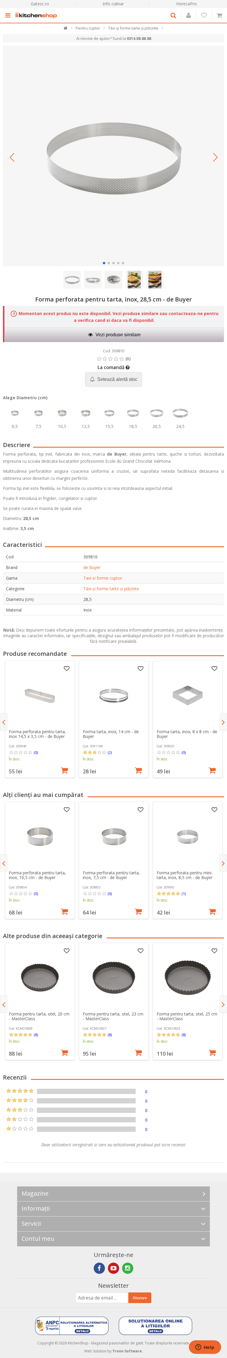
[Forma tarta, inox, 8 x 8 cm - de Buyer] (188, 695)
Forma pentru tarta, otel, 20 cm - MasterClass (39, 1016)
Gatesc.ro (40, 3)
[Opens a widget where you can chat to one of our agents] (205, 1347)
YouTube (113, 1268)
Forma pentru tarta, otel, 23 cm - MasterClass (113, 1016)
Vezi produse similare (117, 334)
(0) (36, 752)
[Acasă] (66, 29)
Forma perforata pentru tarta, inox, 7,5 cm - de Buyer (111, 875)
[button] (12, 157)
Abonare (140, 1298)
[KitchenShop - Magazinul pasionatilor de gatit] (37, 15)
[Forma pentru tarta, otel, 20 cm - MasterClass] (40, 978)
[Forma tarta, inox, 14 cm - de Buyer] (114, 695)
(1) (183, 893)
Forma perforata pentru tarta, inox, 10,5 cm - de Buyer (37, 875)
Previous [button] (3, 722)
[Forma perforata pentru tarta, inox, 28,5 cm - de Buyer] (113, 155)
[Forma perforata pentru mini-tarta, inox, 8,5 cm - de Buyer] (188, 837)
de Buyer (91, 567)
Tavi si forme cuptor (102, 578)
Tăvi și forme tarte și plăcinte (111, 588)
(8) (36, 1034)
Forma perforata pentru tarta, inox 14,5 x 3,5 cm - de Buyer (37, 734)
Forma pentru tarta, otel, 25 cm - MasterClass (187, 1016)
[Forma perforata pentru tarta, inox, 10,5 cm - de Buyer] (40, 837)
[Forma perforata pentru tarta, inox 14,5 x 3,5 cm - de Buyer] (40, 695)
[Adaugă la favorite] (66, 668)
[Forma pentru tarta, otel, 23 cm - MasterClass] (114, 978)
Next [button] (223, 722)
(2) (110, 752)
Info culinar (113, 3)
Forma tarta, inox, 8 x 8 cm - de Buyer (187, 734)
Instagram (127, 1268)
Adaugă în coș (64, 770)
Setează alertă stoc (116, 379)
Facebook (99, 1268)
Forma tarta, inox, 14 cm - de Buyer (111, 734)
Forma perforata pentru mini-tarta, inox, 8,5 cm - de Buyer (185, 875)
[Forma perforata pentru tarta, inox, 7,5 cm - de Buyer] (114, 837)
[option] (40, 719)
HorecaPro (186, 3)
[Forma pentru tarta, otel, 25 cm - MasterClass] (188, 978)
